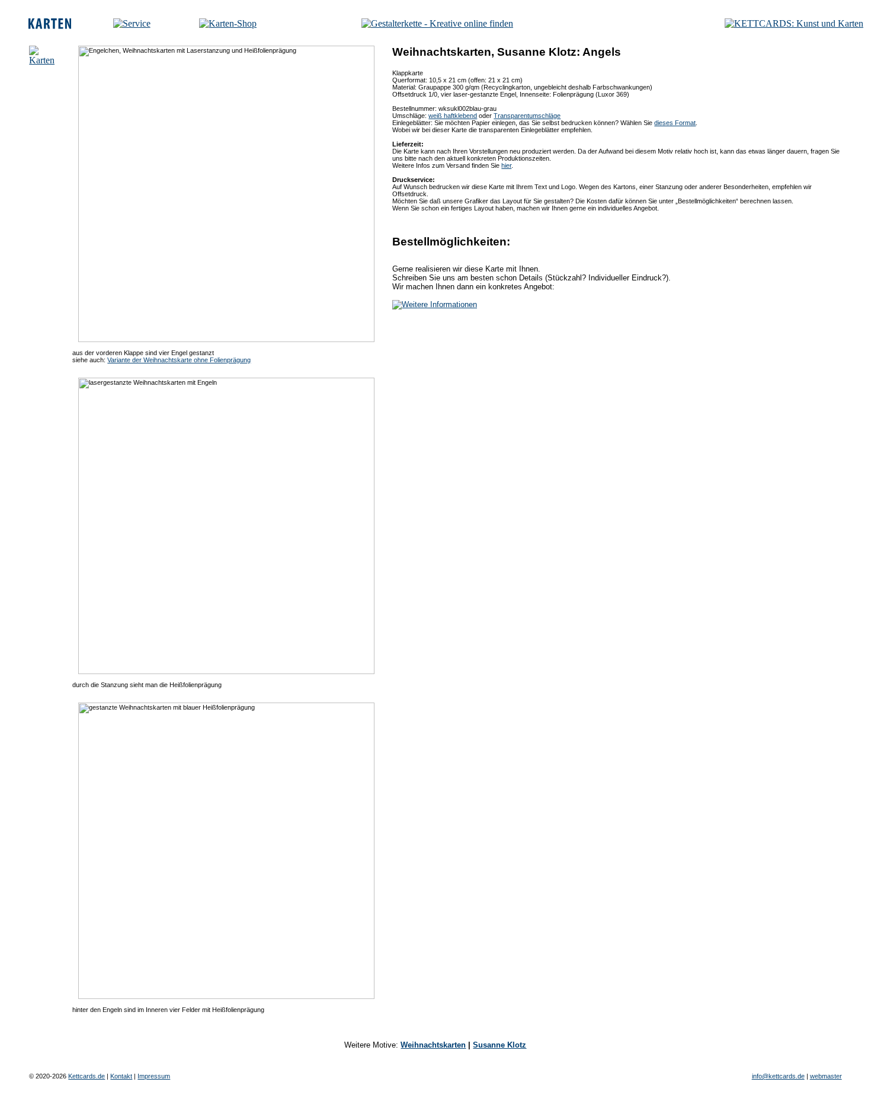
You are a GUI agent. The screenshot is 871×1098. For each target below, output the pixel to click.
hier (506, 165)
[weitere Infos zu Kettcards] (131, 23)
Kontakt (121, 1076)
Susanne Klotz (499, 1044)
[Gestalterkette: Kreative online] (437, 23)
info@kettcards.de (778, 1076)
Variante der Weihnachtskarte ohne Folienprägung (179, 359)
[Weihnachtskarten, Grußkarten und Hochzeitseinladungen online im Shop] (228, 23)
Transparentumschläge (527, 115)
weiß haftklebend (452, 115)
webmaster (826, 1076)
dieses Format (675, 122)
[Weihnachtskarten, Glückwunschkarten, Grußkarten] (49, 26)
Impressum (153, 1076)
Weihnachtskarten (433, 1044)
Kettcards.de (86, 1076)
